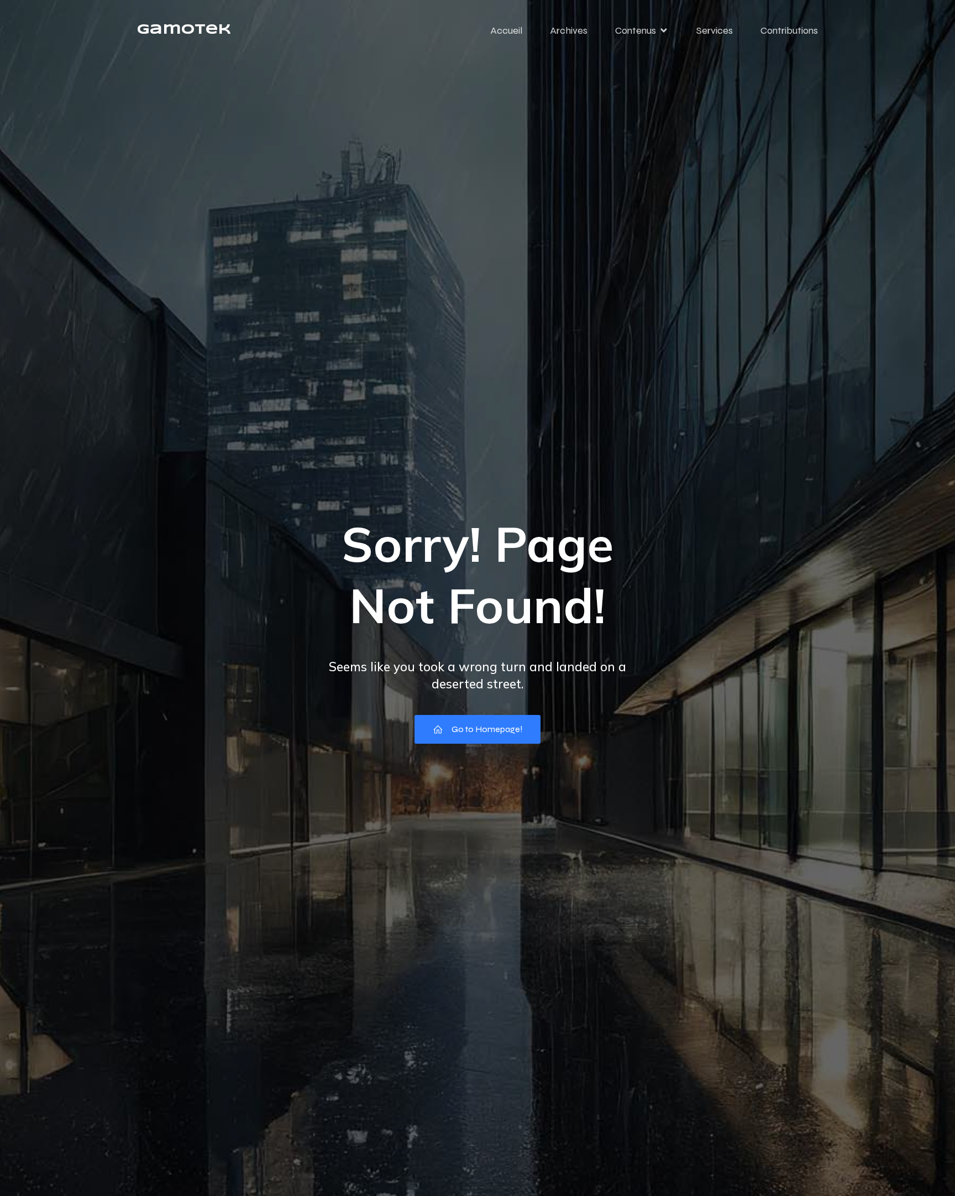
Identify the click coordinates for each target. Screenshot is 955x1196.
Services (714, 30)
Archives (568, 30)
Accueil (506, 30)
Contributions (789, 30)
